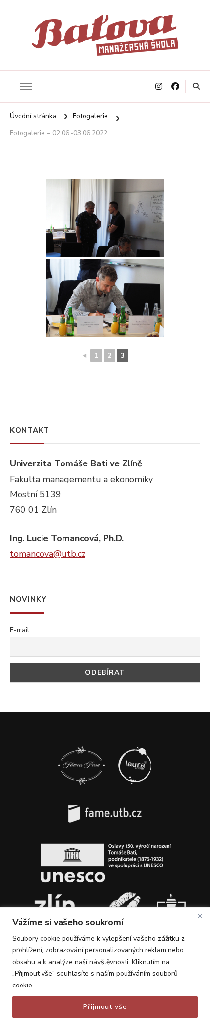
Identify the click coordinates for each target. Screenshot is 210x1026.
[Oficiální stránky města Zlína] (58, 895)
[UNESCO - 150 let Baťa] (105, 846)
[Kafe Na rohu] (171, 895)
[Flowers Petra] (81, 748)
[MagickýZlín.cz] (124, 895)
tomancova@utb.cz (47, 554)
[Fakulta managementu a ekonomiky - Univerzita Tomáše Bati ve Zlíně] (105, 797)
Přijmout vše (105, 1006)
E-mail (19, 630)
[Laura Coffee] (134, 748)
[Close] (200, 916)
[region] (105, 966)
